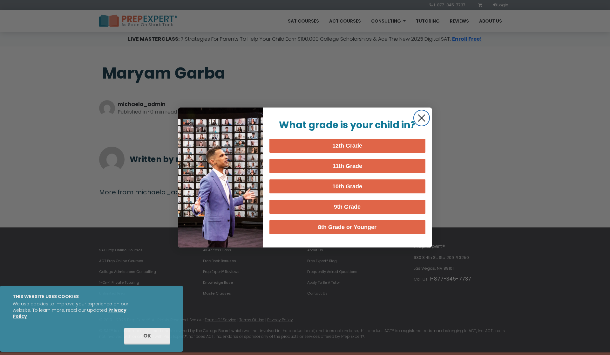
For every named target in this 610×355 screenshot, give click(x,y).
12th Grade (347, 146)
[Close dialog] (422, 118)
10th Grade (347, 186)
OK (147, 335)
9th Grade (347, 207)
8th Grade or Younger (347, 227)
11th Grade (347, 166)
